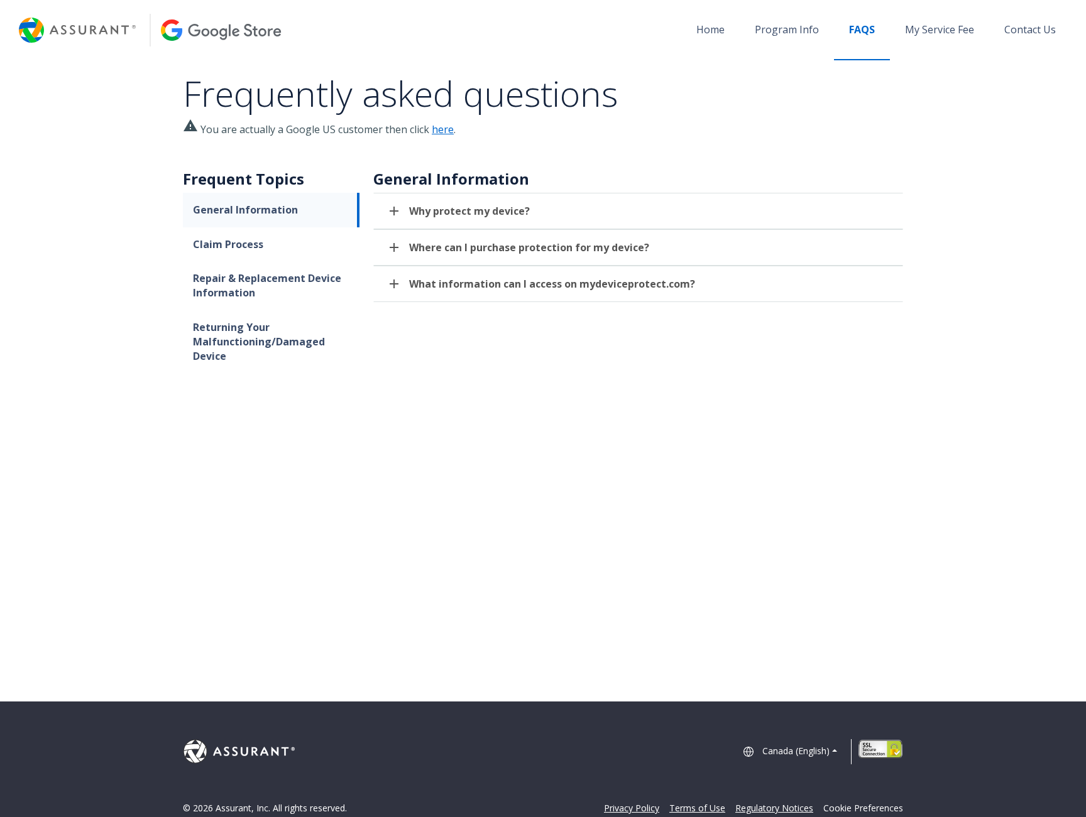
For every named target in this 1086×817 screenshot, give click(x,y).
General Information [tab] (245, 210)
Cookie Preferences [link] (863, 808)
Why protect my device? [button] (469, 211)
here (443, 129)
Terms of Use (697, 808)
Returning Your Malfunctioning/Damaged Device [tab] (259, 341)
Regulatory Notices (774, 808)
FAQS (862, 29)
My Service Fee (939, 29)
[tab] (638, 211)
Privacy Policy (631, 808)
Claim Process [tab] (228, 244)
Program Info (787, 29)
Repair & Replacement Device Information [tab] (267, 285)
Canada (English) (796, 751)
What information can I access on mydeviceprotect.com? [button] (552, 284)
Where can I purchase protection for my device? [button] (529, 247)
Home (710, 29)
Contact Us (1030, 29)
